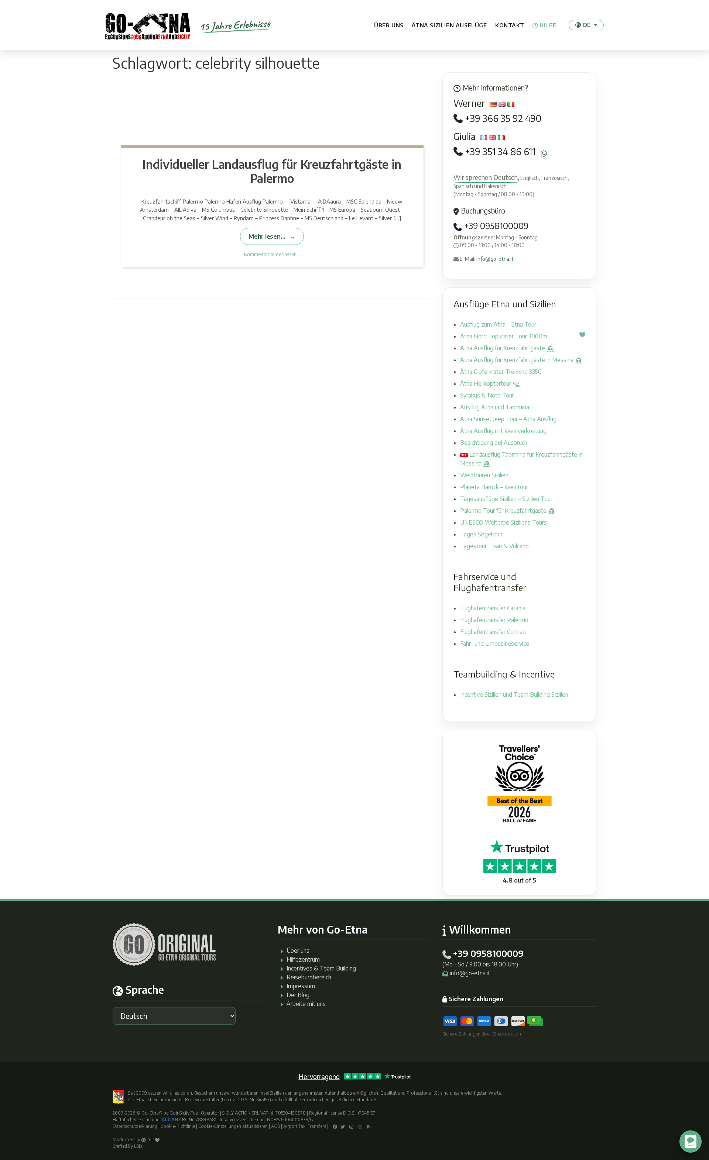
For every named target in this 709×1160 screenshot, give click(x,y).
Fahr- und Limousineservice (494, 643)
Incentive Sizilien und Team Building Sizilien (514, 694)
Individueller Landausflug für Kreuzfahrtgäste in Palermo (272, 171)
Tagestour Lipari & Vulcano (494, 546)
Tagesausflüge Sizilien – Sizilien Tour (506, 498)
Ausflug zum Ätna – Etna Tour (498, 324)
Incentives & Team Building (321, 968)
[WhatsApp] (544, 153)
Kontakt (509, 25)
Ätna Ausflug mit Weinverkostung (503, 430)
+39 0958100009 (495, 226)
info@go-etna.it (495, 259)
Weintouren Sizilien (484, 475)
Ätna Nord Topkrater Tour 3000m (503, 336)
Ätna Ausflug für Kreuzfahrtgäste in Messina (517, 360)
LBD (138, 1146)
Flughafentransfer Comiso (493, 631)
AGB (275, 1126)
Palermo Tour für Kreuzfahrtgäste (504, 510)
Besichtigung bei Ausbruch (493, 442)
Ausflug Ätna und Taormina (494, 407)
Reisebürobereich (309, 977)
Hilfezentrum (303, 959)
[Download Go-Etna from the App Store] (360, 1126)
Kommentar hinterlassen (270, 254)
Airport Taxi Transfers (304, 1126)
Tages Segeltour (481, 534)
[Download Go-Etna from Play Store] (369, 1126)
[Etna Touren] (147, 25)
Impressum (301, 986)
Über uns (389, 25)
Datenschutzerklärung (135, 1126)
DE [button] (586, 24)
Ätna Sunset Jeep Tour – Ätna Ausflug (508, 419)
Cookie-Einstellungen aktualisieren (233, 1126)
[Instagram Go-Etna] (351, 1126)
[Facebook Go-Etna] (335, 1126)
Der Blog (298, 995)
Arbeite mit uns (306, 1003)
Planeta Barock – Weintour (494, 487)
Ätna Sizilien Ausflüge (449, 25)
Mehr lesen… (267, 236)
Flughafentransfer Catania (492, 608)
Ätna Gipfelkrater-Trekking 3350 (501, 371)
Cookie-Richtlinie (178, 1126)
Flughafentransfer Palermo (494, 620)
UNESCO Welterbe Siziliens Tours (503, 522)
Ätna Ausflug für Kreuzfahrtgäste (503, 348)
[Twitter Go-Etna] (342, 1126)
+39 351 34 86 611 (500, 151)
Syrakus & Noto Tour (487, 395)
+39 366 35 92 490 (503, 118)
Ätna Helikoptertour (486, 383)
